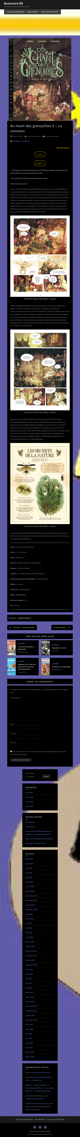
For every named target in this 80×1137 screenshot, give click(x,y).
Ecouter (40, 154)
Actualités (21, 661)
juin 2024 (28, 978)
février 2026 (29, 886)
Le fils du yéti (30, 827)
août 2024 (29, 969)
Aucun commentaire (52, 136)
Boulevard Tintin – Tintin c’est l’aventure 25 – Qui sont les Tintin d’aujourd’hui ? (27, 666)
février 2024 (29, 997)
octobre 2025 (30, 905)
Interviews (29, 802)
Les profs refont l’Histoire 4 (40, 1072)
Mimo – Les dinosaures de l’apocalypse (39, 839)
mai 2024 (28, 983)
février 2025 (29, 942)
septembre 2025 (31, 909)
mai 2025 (28, 928)
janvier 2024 (29, 1001)
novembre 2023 (31, 1011)
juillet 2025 (29, 919)
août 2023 (29, 1024)
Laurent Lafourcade (34, 136)
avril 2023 (28, 1043)
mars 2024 (29, 992)
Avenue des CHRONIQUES (15, 12)
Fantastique (25, 141)
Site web (13, 742)
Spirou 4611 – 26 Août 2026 (34, 843)
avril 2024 (29, 988)
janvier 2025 (29, 946)
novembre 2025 (31, 900)
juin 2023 (28, 1034)
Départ (46, 776)
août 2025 (29, 914)
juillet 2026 (29, 864)
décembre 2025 (31, 896)
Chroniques (17, 141)
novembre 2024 (31, 955)
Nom (12, 724)
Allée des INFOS (32, 12)
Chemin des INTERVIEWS (49, 12)
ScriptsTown (49, 1134)
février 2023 (29, 1052)
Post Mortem (30, 822)
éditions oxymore (25, 618)
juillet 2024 (29, 974)
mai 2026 (28, 873)
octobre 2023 (30, 1015)
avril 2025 (28, 932)
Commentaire (15, 698)
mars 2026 (29, 882)
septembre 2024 (31, 965)
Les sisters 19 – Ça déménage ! (61, 667)
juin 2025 (28, 923)
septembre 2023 (31, 1020)
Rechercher (29, 773)
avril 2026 (28, 877)
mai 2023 (28, 1038)
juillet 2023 (29, 1029)
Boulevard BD (13, 3)
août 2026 (29, 859)
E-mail (13, 733)
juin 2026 (28, 868)
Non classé (29, 806)
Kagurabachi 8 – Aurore (59, 648)
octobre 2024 (30, 960)
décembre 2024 (31, 951)
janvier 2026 (29, 891)
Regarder (40, 163)
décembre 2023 (31, 1006)
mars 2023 (29, 1048)
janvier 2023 (29, 1057)
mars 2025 (29, 937)
